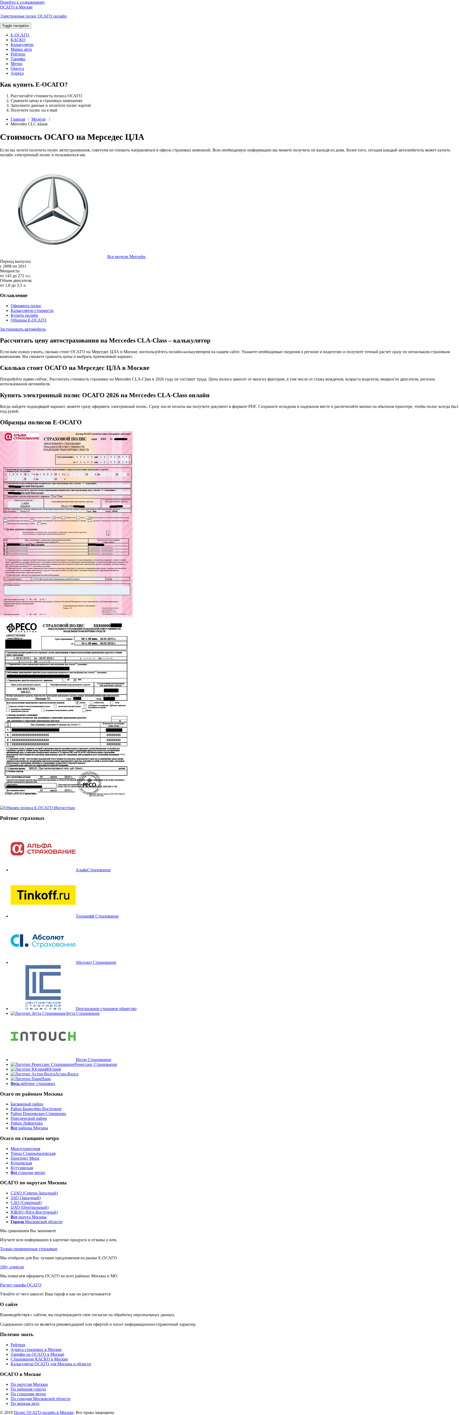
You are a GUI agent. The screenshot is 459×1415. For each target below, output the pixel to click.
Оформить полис (26, 305)
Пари (46, 1078)
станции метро (28, 1172)
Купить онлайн (24, 315)
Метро (16, 63)
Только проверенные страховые (28, 1249)
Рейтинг (18, 54)
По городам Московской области (40, 1398)
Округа (17, 68)
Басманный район (27, 1104)
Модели (38, 119)
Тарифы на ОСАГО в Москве (37, 1354)
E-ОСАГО (20, 35)
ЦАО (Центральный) (30, 1207)
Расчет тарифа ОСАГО (20, 1285)
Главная (18, 119)
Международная (25, 1148)
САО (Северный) (26, 1202)
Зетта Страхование (83, 1013)
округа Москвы (28, 1217)
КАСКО (18, 39)
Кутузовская (22, 1167)
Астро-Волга (66, 1074)
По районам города (28, 1389)
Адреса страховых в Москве (36, 1349)
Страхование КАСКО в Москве (39, 1359)
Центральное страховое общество (106, 1008)
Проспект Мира (25, 1158)
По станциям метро (28, 1394)
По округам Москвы (29, 1384)
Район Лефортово (27, 1123)
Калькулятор (22, 44)
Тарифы (18, 59)
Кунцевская (21, 1163)
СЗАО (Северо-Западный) (34, 1193)
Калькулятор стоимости (32, 310)
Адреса (17, 73)
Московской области (36, 1221)
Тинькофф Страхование (97, 916)
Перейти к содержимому (22, 2)
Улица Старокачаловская (33, 1153)
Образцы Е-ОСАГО (28, 320)
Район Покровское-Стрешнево (38, 1113)
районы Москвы (29, 1128)
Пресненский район (29, 1118)
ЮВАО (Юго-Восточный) (34, 1212)
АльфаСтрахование (93, 870)
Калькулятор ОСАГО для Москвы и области (51, 1364)
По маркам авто (25, 1403)
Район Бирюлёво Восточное (36, 1108)
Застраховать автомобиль (23, 329)
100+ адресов (12, 1267)
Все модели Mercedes (126, 256)
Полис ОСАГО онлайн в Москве (44, 1412)
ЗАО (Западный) (26, 1198)
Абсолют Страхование (96, 962)
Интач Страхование (93, 1059)
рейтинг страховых (33, 1083)
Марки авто (21, 49)
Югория (53, 1069)
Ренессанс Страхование (95, 1064)
